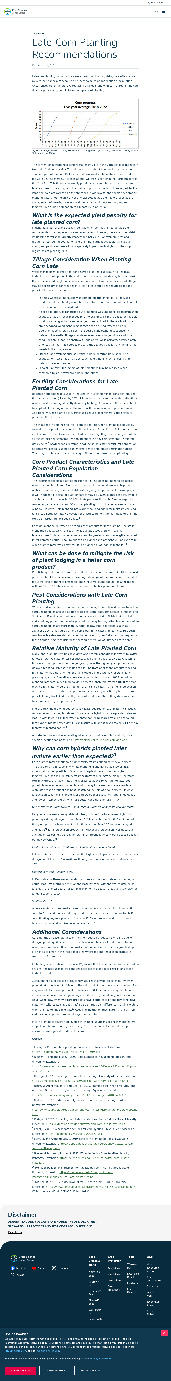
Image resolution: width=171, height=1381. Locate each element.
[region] (85, 1354)
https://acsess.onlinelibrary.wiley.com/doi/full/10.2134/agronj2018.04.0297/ (79, 1095)
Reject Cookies (90, 1371)
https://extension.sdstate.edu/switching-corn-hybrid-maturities (85, 1124)
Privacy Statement (15, 1350)
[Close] (164, 1333)
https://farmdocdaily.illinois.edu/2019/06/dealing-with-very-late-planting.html (80, 1080)
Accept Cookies (20, 1371)
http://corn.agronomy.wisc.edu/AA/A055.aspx (74, 1133)
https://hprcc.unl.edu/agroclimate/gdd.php (100, 740)
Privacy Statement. (101, 1358)
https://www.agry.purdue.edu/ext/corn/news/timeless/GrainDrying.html (91, 1186)
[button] (14, 1258)
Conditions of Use (48, 1350)
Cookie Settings (55, 1371)
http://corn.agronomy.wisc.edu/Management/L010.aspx (67, 1051)
